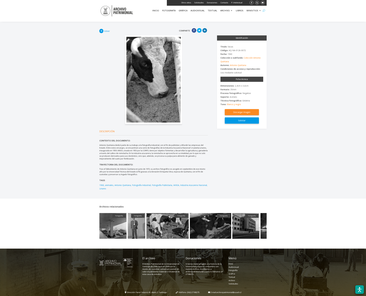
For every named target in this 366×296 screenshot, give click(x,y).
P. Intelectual (236, 3)
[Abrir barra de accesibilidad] (359, 289)
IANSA (176, 185)
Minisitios (252, 10)
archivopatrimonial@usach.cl (228, 292)
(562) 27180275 (193, 292)
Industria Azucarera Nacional (193, 185)
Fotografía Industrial (141, 185)
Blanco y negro (234, 104)
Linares (102, 188)
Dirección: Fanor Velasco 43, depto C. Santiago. (147, 292)
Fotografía (169, 10)
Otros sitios (186, 3)
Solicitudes (199, 3)
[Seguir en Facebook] (251, 3)
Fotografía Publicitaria (162, 185)
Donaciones (212, 3)
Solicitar (241, 120)
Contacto (224, 3)
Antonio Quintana (123, 185)
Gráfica (183, 10)
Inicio (155, 10)
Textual (212, 10)
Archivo (225, 10)
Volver (107, 31)
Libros (239, 10)
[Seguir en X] (257, 3)
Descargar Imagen (241, 112)
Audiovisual (198, 10)
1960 (101, 185)
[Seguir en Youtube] (262, 3)
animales (109, 185)
